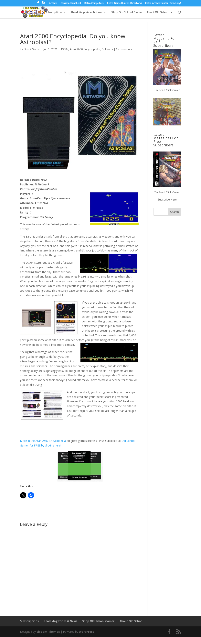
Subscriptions (53, 12)
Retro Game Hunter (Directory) (124, 3)
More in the (28, 441)
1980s (64, 49)
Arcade (53, 3)
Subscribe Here (167, 199)
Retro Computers (94, 3)
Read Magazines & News (86, 12)
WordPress (86, 631)
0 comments (124, 49)
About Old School (158, 12)
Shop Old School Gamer (126, 12)
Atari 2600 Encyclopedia (85, 49)
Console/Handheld (70, 3)
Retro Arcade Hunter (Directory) (163, 3)
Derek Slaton (32, 49)
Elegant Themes (48, 631)
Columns (107, 49)
